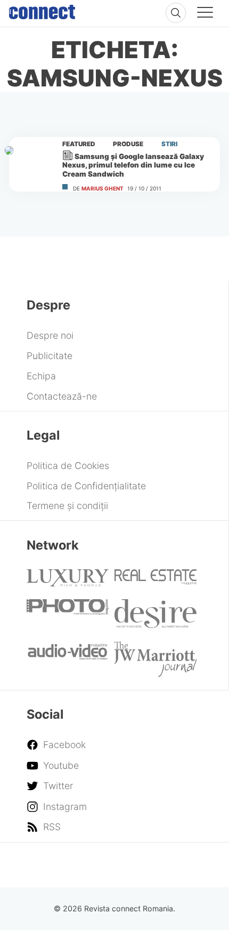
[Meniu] (205, 14)
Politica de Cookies (68, 465)
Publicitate (49, 355)
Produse (128, 144)
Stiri (169, 144)
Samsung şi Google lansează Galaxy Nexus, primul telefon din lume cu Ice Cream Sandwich (133, 165)
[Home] (42, 9)
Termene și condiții (67, 505)
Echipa (41, 375)
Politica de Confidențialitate (86, 485)
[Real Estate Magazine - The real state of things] (155, 581)
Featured (78, 144)
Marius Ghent (102, 188)
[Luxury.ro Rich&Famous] (68, 583)
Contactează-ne (62, 396)
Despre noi (50, 335)
